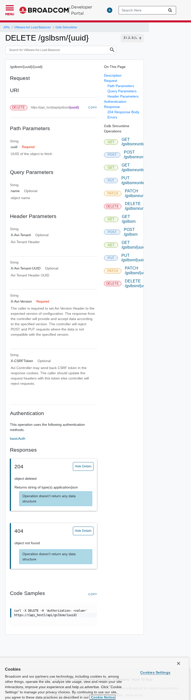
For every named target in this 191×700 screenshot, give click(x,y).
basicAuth (17, 438)
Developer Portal (81, 10)
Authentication (115, 102)
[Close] (178, 663)
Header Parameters (123, 96)
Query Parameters (122, 91)
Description (113, 75)
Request (110, 81)
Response (112, 107)
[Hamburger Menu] (10, 7)
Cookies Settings (155, 672)
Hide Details (83, 466)
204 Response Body (123, 112)
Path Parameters (120, 86)
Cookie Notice (102, 697)
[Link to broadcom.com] (44, 10)
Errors (112, 117)
